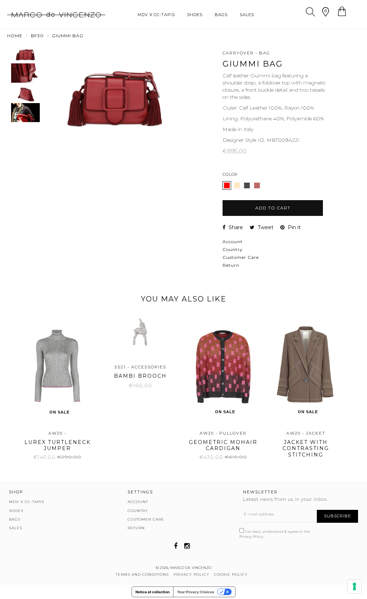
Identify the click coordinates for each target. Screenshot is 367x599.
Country (233, 249)
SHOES (194, 14)
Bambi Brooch (140, 376)
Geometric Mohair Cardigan (223, 445)
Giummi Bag (68, 35)
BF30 (37, 35)
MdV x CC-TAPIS (156, 14)
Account (233, 241)
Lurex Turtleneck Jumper (57, 445)
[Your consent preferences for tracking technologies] (354, 586)
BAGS (221, 14)
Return (231, 265)
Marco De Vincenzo (190, 567)
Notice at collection (152, 592)
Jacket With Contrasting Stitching (305, 448)
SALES (247, 14)
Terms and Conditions (142, 574)
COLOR (230, 174)
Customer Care (241, 257)
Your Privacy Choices (195, 592)
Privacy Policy (251, 536)
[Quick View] (54, 335)
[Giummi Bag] (238, 188)
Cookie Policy (231, 574)
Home (15, 35)
